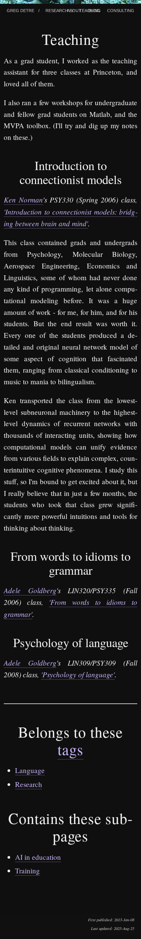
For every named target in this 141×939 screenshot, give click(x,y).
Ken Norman (23, 199)
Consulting (120, 9)
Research (56, 9)
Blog (94, 9)
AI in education (38, 857)
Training (27, 870)
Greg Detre (20, 9)
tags (70, 749)
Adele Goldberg (30, 590)
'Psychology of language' (78, 674)
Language (30, 770)
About (74, 9)
